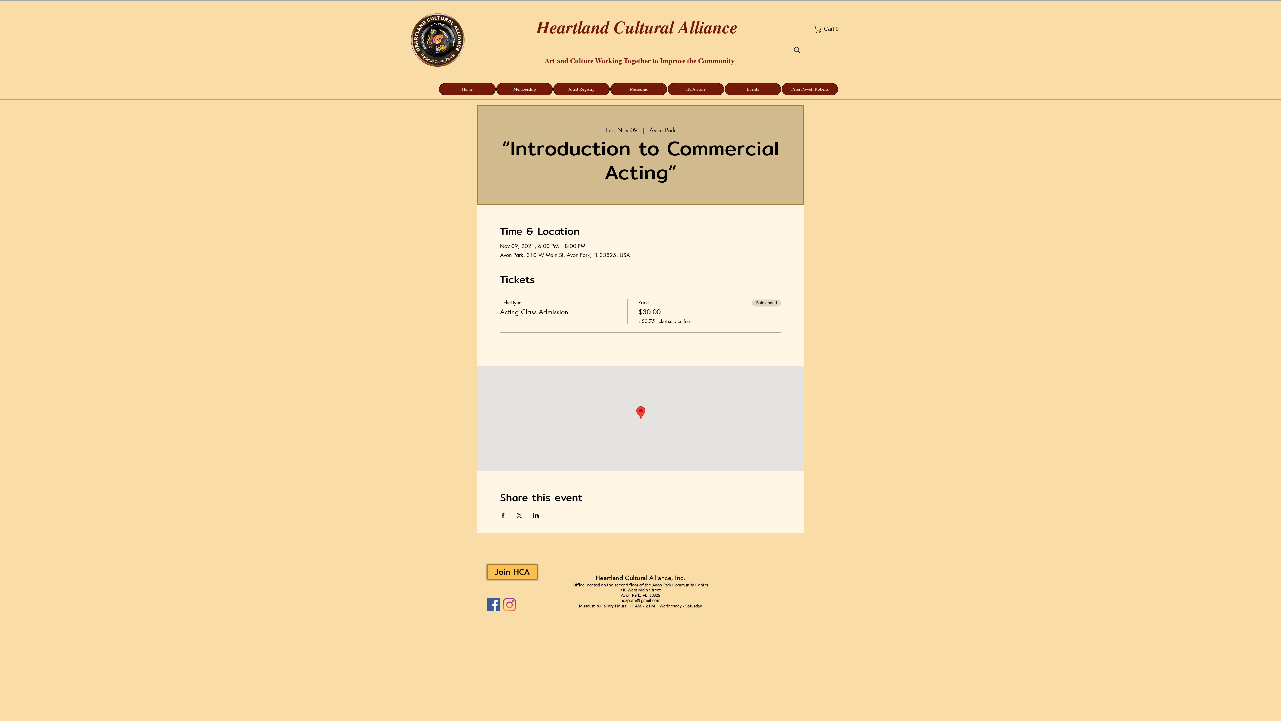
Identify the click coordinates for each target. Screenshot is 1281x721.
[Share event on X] (519, 515)
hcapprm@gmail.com (640, 600)
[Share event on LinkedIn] (536, 515)
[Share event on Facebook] (503, 515)
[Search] (797, 50)
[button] (844, 29)
